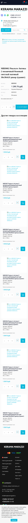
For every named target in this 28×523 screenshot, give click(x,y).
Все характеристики (6, 98)
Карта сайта (18, 475)
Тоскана (25, 33)
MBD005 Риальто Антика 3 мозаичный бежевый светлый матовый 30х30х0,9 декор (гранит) (13, 276)
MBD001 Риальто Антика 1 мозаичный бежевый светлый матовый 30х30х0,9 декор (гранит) (13, 414)
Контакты (17, 472)
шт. (14, 106)
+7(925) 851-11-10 (15, 17)
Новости (17, 478)
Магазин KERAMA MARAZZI (8, 33)
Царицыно (7, 483)
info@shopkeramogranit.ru (10, 26)
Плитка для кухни (6, 463)
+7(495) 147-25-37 (15, 15)
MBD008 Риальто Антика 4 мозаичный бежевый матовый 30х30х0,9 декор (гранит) (12, 139)
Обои (3, 474)
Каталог (19, 33)
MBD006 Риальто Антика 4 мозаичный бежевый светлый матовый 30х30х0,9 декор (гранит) (13, 231)
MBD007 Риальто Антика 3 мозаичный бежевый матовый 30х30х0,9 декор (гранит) (12, 185)
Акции (6, 457)
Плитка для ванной (7, 460)
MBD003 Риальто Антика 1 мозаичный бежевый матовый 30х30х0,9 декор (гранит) (12, 368)
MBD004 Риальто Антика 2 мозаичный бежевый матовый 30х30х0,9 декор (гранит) (12, 322)
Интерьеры (18, 469)
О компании (18, 460)
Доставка (17, 466)
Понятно (14, 520)
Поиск (24, 29)
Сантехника (5, 471)
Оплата (17, 463)
